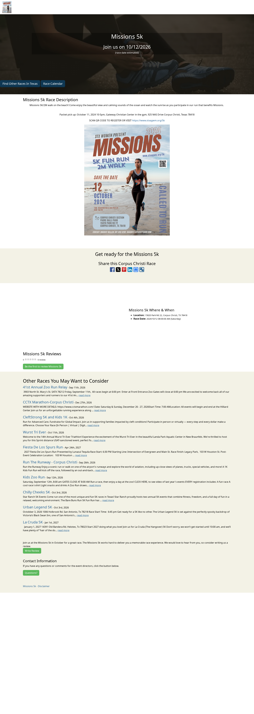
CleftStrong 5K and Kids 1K (45, 417)
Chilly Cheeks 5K (36, 492)
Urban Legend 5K (37, 507)
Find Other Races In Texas (20, 84)
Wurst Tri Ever (34, 432)
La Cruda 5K (33, 522)
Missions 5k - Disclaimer (36, 586)
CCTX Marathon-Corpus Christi (48, 402)
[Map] (63, 314)
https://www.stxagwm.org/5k (148, 120)
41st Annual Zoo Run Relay (45, 387)
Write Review (32, 550)
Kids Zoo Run (34, 477)
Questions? (31, 572)
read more (84, 395)
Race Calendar (53, 84)
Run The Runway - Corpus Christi (50, 462)
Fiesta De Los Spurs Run (43, 447)
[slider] (30, 359)
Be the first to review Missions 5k (43, 366)
